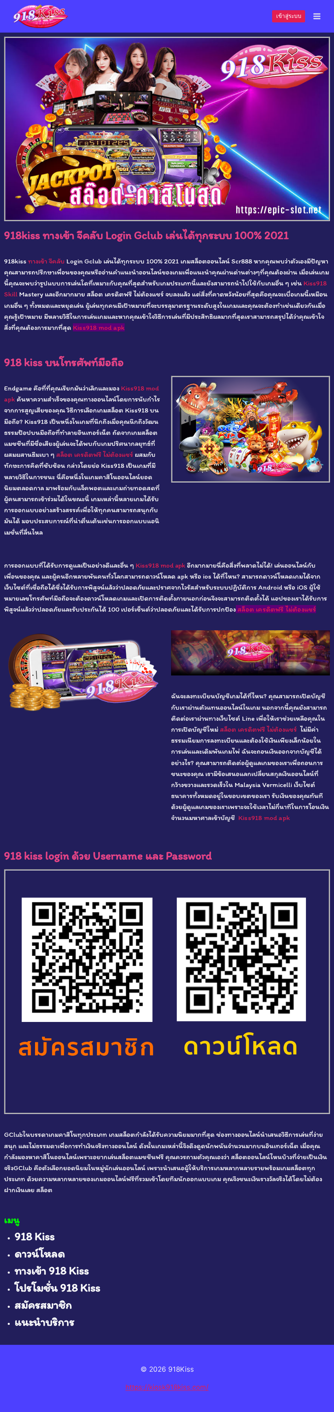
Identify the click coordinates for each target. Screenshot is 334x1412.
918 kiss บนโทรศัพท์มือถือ (64, 362)
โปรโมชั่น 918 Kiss (57, 1287)
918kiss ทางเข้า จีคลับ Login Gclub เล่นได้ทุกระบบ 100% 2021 (146, 235)
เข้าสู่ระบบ (288, 16)
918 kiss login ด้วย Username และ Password (108, 855)
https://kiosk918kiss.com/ (167, 1387)
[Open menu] (316, 16)
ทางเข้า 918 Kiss (52, 1270)
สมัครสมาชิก (43, 1304)
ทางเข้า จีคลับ (46, 261)
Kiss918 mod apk (99, 327)
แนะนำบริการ (45, 1322)
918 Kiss (35, 1236)
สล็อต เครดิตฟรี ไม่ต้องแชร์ (94, 454)
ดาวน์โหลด (40, 1253)
